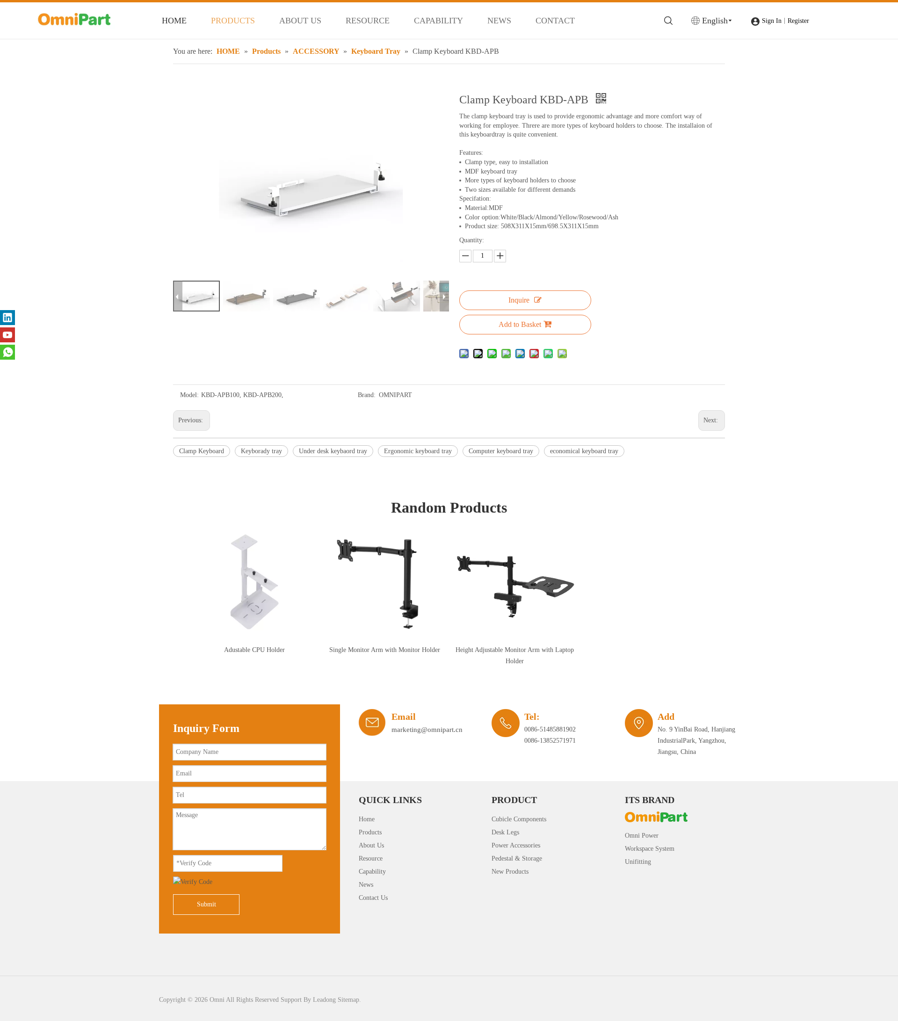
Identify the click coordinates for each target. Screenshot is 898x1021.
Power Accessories (516, 845)
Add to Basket (520, 324)
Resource (371, 858)
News (366, 884)
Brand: (367, 394)
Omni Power (642, 835)
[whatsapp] (7, 352)
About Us (371, 845)
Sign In (772, 20)
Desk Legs (505, 832)
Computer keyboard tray (501, 451)
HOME (174, 20)
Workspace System (649, 848)
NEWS (499, 20)
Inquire (518, 300)
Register (798, 20)
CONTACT (555, 20)
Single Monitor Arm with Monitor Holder (384, 649)
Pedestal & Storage (517, 858)
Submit (206, 904)
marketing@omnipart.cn (427, 729)
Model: (189, 394)
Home (367, 819)
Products (370, 832)
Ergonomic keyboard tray (418, 451)
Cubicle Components (519, 819)
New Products (510, 871)
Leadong (324, 999)
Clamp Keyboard (201, 451)
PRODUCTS (233, 20)
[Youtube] (7, 334)
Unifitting (638, 861)
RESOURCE (368, 20)
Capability (372, 871)
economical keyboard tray (584, 451)
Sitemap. (349, 999)
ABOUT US (300, 20)
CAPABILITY (438, 20)
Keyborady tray (261, 451)
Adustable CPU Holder (254, 649)
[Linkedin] (7, 317)
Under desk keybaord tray (333, 451)
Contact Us (373, 897)
